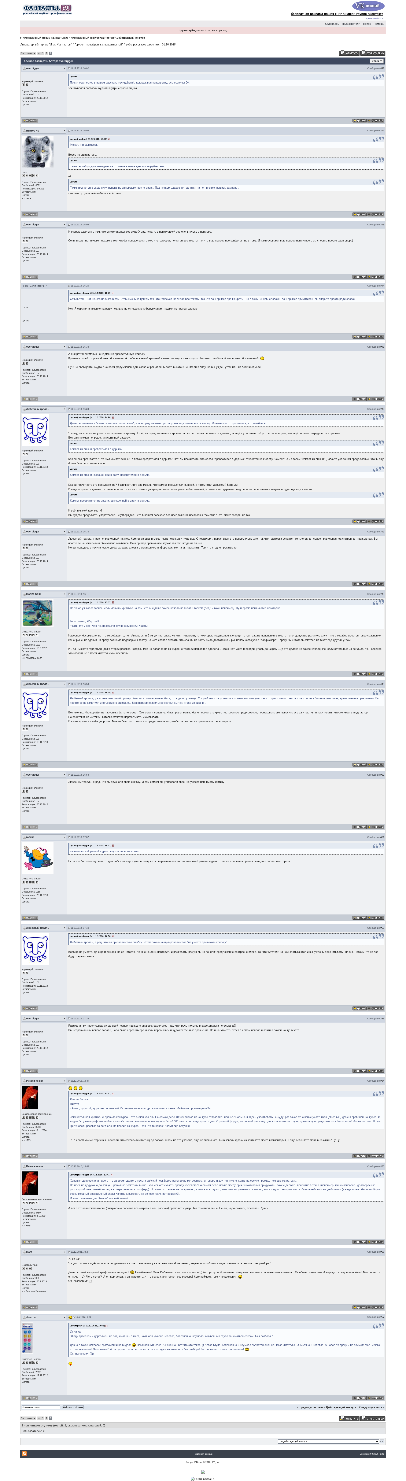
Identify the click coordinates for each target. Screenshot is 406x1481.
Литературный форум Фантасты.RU (45, 37)
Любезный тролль (37, 409)
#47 (382, 531)
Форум (189, 1462)
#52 (382, 928)
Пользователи (351, 23)
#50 (382, 774)
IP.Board (198, 1462)
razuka (30, 837)
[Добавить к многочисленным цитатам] (359, 120)
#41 (382, 68)
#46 (382, 409)
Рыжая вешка (34, 1080)
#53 (382, 1018)
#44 (382, 285)
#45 (382, 347)
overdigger (32, 68)
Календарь (332, 23)
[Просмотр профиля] (37, 151)
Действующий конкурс (131, 37)
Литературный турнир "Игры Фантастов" (46, 44)
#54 (382, 1080)
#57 (382, 1317)
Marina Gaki (33, 593)
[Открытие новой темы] (373, 52)
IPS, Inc (216, 1462)
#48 (382, 594)
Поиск (367, 23)
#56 (382, 1252)
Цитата (25, 104)
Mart (29, 1252)
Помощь (379, 23)
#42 (382, 130)
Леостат (31, 1317)
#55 (382, 1166)
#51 (382, 837)
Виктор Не (32, 130)
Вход (207, 30)
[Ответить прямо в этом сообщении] (375, 120)
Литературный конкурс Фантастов (92, 37)
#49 (382, 684)
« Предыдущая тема (310, 1407)
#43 (382, 224)
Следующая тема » (371, 1407)
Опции (376, 61)
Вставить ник (29, 101)
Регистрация (219, 30)
